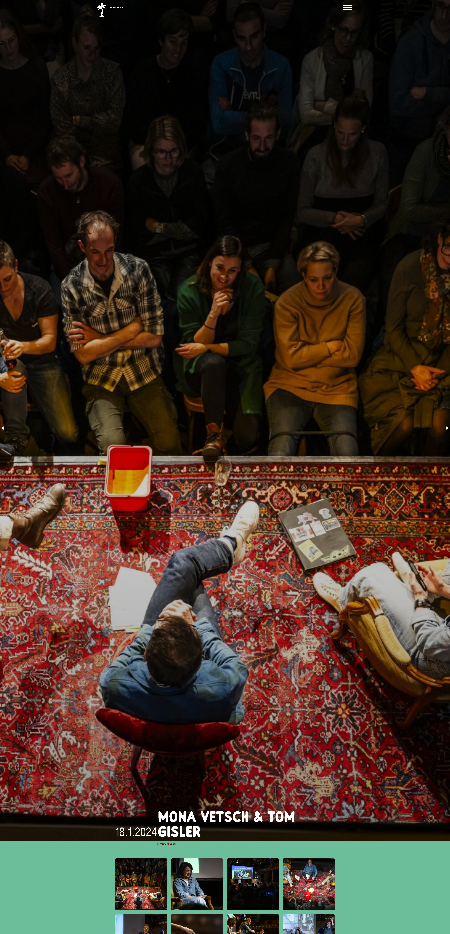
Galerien (117, 7)
